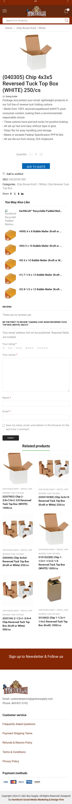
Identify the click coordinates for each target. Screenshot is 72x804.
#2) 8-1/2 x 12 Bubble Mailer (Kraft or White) (41, 289)
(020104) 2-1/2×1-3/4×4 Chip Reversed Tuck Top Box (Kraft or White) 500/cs (17, 624)
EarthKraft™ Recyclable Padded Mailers (41, 211)
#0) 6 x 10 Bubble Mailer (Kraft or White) (41, 260)
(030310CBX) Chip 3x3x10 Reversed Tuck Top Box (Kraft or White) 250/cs (54, 501)
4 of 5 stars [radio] (29, 348)
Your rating (9, 344)
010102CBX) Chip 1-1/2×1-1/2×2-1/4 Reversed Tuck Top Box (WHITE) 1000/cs (52, 563)
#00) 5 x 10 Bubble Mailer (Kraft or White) (41, 245)
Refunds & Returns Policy (17, 742)
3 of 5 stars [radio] (18, 348)
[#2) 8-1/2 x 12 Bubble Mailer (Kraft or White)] (10, 293)
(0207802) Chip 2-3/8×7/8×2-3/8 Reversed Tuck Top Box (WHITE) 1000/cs (17, 502)
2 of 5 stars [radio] (10, 348)
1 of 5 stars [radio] (4, 348)
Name (7, 397)
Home (8, 28)
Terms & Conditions (14, 752)
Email (7, 411)
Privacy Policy (11, 761)
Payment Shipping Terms (17, 733)
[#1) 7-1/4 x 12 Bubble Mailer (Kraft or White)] (10, 278)
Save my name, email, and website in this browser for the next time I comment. (37, 427)
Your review (10, 354)
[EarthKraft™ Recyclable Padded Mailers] (10, 217)
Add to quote (36, 166)
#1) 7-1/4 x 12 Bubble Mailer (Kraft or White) (41, 274)
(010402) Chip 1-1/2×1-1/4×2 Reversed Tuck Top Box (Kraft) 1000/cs (53, 621)
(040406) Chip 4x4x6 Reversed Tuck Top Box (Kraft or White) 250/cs (16, 561)
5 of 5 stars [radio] (42, 348)
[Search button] (66, 20)
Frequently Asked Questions (19, 724)
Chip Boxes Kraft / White (30, 28)
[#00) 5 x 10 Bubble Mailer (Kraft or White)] (10, 249)
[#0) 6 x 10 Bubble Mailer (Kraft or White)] (10, 264)
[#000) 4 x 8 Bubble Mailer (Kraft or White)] (10, 235)
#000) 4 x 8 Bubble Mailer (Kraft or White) (41, 231)
